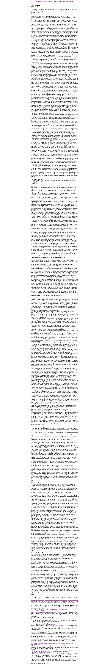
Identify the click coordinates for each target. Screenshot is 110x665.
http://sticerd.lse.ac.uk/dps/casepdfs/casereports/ (44, 624)
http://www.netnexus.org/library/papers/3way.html (65, 620)
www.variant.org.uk (48, 1)
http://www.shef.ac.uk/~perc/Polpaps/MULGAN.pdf (45, 652)
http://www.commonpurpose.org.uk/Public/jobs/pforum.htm (47, 645)
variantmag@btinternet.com (59, 1)
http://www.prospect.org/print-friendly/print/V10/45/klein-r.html (54, 609)
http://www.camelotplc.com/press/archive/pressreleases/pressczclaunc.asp (50, 651)
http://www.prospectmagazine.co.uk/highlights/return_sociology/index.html (49, 612)
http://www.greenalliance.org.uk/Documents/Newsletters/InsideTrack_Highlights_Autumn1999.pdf (54, 600)
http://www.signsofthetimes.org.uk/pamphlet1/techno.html (45, 618)
